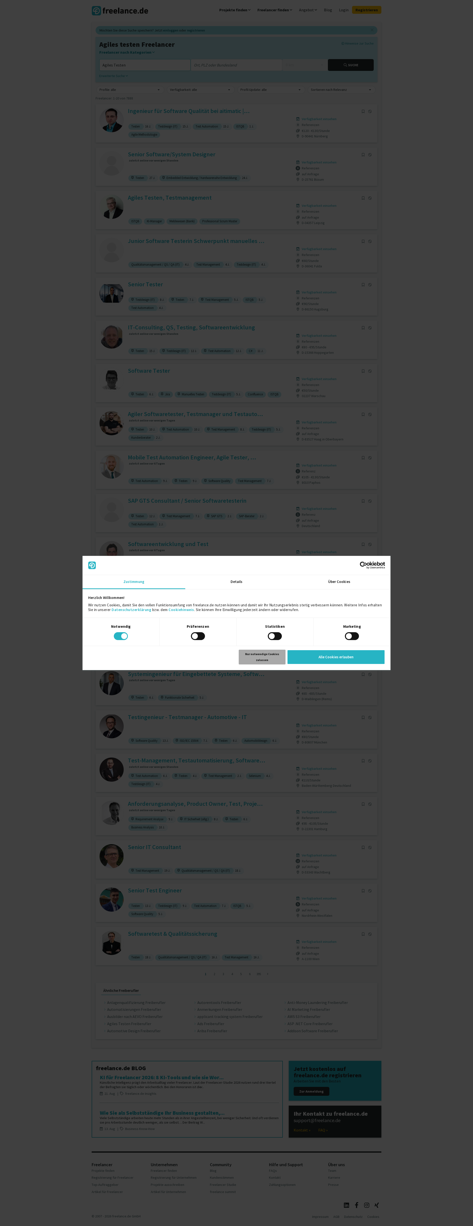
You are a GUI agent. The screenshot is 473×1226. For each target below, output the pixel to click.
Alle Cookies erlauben (336, 657)
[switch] (199, 637)
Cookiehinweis (181, 609)
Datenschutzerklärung (131, 609)
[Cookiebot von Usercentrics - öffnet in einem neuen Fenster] (363, 565)
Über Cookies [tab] (339, 581)
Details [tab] (237, 581)
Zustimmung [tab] (133, 581)
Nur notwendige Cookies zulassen (262, 657)
